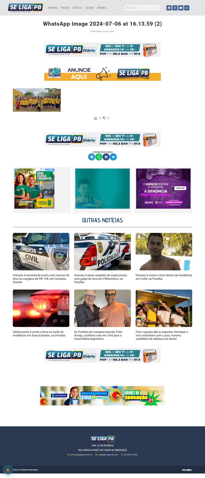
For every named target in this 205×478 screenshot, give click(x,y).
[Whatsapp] (186, 7)
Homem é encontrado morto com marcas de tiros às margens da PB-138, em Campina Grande (41, 279)
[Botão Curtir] (95, 118)
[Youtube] (180, 7)
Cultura (89, 7)
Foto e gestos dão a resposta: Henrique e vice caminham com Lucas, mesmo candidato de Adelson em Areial (162, 335)
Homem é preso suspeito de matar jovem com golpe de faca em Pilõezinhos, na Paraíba (100, 279)
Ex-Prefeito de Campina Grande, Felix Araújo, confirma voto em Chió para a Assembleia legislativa (98, 335)
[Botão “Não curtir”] (104, 118)
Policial (65, 7)
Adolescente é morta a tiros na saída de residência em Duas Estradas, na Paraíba (39, 333)
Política (77, 7)
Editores (101, 7)
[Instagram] (174, 7)
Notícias (52, 7)
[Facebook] (169, 7)
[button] (91, 157)
